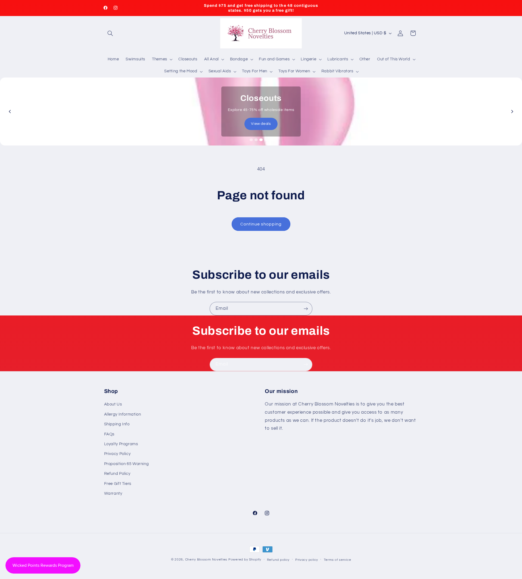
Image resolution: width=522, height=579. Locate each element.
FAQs (109, 434)
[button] (110, 33)
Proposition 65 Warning (126, 464)
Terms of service (337, 559)
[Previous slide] (9, 111)
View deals (261, 124)
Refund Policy (117, 474)
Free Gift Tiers (117, 484)
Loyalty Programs (121, 444)
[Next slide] (512, 111)
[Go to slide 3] (261, 139)
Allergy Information (122, 414)
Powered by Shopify (244, 559)
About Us (113, 404)
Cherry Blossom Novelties (206, 559)
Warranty (113, 493)
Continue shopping (261, 224)
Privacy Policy (117, 454)
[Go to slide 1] (251, 139)
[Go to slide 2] (256, 139)
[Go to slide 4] (266, 139)
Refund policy (278, 559)
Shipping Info (117, 424)
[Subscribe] (306, 308)
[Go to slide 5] (270, 139)
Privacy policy (306, 559)
